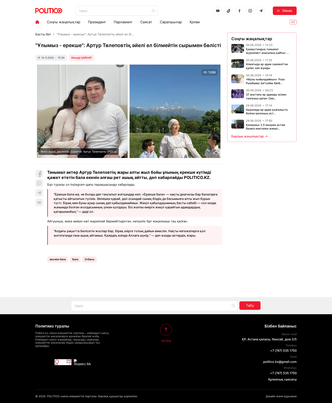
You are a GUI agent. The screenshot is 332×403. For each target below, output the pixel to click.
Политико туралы (52, 326)
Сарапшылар (171, 22)
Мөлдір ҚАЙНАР (81, 57)
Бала (75, 259)
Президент (97, 22)
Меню (287, 11)
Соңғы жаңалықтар (63, 22)
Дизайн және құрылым (281, 396)
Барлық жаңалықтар (247, 136)
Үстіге (166, 341)
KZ (293, 22)
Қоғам (195, 22)
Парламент (123, 22)
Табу (250, 305)
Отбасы (89, 259)
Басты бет (43, 34)
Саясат (146, 22)
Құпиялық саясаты (282, 379)
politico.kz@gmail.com (280, 362)
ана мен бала (58, 259)
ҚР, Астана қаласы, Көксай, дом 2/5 (269, 339)
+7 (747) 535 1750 (283, 350)
